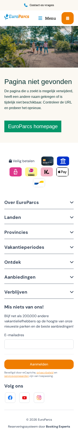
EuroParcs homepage (33, 126)
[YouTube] (24, 397)
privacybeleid (45, 372)
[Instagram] (39, 397)
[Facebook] (10, 397)
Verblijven (15, 292)
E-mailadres (14, 335)
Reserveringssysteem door (39, 426)
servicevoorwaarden (16, 376)
